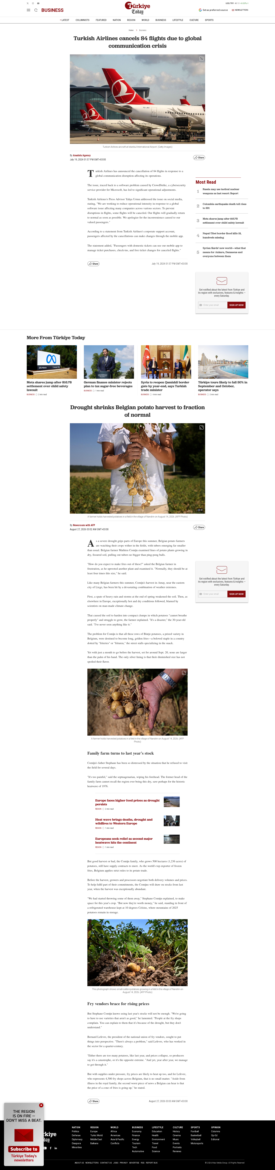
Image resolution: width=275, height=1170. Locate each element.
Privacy (124, 1163)
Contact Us (106, 1163)
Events (176, 1143)
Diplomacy (77, 1139)
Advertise (134, 1163)
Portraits (177, 1147)
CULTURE (194, 20)
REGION (131, 20)
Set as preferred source (215, 10)
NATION (117, 20)
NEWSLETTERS (241, 10)
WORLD (145, 20)
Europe (94, 1131)
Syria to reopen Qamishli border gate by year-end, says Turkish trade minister (165, 386)
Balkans (94, 1143)
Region (98, 809)
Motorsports (197, 1143)
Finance (136, 1135)
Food (154, 1147)
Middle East (96, 1139)
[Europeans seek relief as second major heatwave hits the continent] (172, 839)
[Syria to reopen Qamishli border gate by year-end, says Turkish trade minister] (166, 362)
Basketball (196, 1135)
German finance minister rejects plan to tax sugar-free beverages (108, 384)
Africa (114, 1131)
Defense (76, 1135)
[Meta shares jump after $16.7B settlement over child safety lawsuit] (52, 362)
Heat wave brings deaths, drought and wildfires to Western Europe (123, 821)
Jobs (115, 1163)
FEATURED (101, 20)
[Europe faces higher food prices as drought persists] (172, 801)
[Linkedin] (56, 1148)
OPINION (215, 1127)
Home (131, 30)
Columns (215, 1131)
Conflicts (115, 1143)
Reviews (177, 1151)
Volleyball (195, 1139)
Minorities (77, 1147)
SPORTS (209, 20)
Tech (134, 1147)
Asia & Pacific (117, 1139)
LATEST (65, 20)
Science (156, 1151)
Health (155, 1135)
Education (157, 1131)
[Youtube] (45, 1148)
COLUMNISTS (82, 20)
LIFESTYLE (178, 20)
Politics (75, 1131)
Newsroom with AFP (84, 525)
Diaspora (76, 1143)
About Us (79, 1163)
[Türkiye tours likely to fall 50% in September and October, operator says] (223, 362)
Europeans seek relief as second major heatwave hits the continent (124, 840)
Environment (158, 1139)
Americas (115, 1135)
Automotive (138, 1151)
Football (195, 1131)
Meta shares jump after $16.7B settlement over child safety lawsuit (49, 386)
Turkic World (96, 1135)
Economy (136, 1131)
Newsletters (92, 1163)
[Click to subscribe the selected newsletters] (236, 305)
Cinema (177, 1135)
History (176, 1131)
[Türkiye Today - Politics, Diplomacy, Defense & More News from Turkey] (137, 8)
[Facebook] (50, 1148)
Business (142, 30)
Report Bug (152, 1163)
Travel (155, 1143)
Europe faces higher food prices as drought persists (127, 802)
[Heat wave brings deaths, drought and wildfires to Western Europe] (172, 821)
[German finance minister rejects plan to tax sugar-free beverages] (109, 362)
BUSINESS (160, 20)
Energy (135, 1139)
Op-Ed (214, 1135)
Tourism (136, 1143)
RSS (142, 1163)
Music (176, 1139)
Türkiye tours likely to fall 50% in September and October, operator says (222, 386)
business (52, 10)
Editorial (215, 1139)
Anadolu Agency (82, 155)
